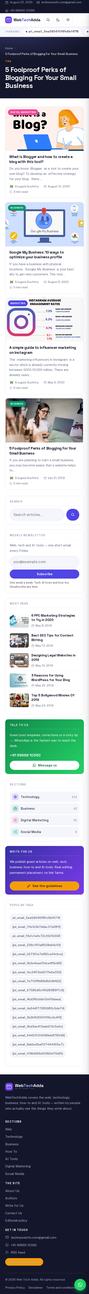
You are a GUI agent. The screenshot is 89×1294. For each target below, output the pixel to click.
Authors (11, 1198)
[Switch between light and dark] (58, 20)
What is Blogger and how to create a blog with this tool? (41, 159)
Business (17, 207)
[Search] (48, 20)
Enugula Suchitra (26, 186)
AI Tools (11, 1159)
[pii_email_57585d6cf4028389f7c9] (38, 990)
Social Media (49, 832)
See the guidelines (47, 886)
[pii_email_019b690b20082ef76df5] (38, 1053)
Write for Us (14, 1205)
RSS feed (18, 1252)
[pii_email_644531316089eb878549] (39, 1035)
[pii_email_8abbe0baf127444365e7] (38, 1044)
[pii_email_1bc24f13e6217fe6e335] (37, 972)
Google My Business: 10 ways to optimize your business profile (36, 255)
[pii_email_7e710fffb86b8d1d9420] (37, 981)
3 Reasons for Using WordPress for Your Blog (50, 677)
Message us (47, 765)
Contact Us (13, 1213)
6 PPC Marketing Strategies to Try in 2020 (53, 617)
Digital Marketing (23, 112)
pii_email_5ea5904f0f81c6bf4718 (54, 31)
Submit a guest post (24, 1262)
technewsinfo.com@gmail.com (61, 2)
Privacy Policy (15, 1287)
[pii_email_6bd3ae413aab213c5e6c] (38, 1026)
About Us (12, 1191)
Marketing (17, 303)
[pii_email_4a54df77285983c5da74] (38, 1008)
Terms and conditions (61, 1287)
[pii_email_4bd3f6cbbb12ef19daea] (37, 999)
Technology (49, 797)
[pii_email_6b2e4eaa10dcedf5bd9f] (37, 963)
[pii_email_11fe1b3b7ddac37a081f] (36, 927)
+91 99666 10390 (22, 10)
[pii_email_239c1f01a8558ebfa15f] (37, 945)
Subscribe (44, 574)
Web (8, 1129)
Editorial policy (16, 1220)
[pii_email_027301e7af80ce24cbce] (38, 954)
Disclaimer (35, 1287)
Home (9, 48)
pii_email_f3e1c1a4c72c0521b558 (36, 936)
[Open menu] (68, 20)
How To (11, 1151)
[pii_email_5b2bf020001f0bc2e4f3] (37, 1017)
